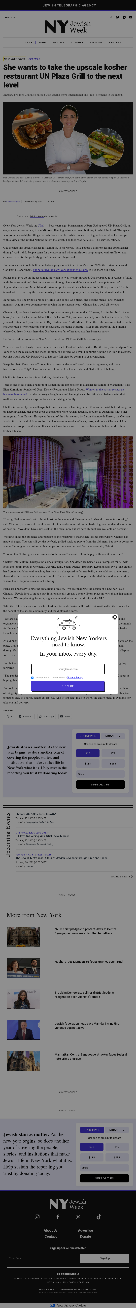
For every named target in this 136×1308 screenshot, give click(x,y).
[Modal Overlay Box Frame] (68, 654)
